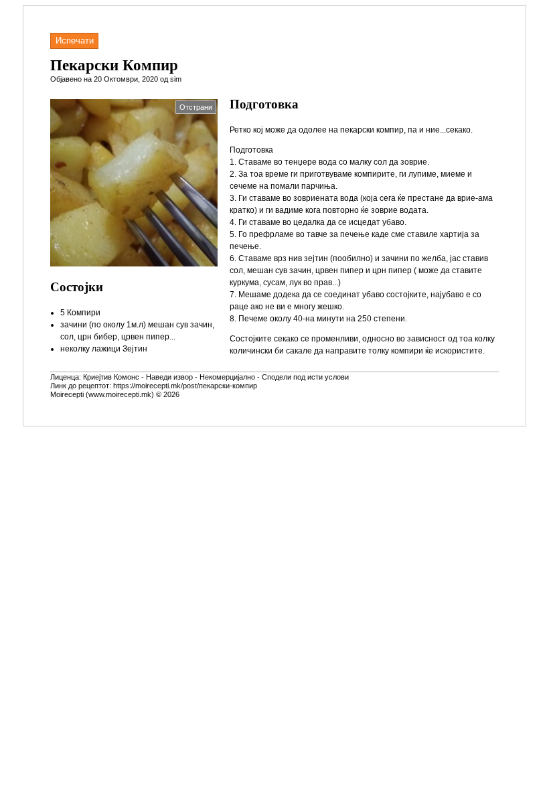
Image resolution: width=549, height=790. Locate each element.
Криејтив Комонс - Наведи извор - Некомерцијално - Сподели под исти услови (216, 377)
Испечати (75, 40)
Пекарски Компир (114, 65)
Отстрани (195, 107)
